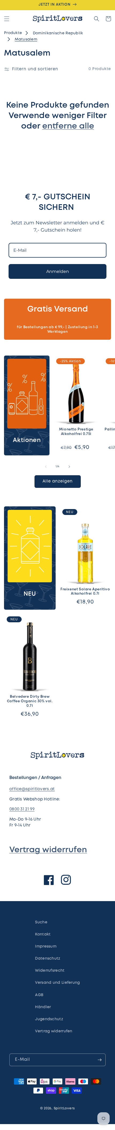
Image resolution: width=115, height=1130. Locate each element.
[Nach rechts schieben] (69, 467)
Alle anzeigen (58, 481)
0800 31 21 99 (21, 809)
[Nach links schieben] (46, 467)
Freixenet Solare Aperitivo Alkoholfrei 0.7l (85, 591)
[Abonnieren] (99, 1060)
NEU (30, 594)
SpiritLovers (64, 1108)
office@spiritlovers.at (32, 789)
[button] (7, 19)
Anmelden (57, 271)
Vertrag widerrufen (48, 850)
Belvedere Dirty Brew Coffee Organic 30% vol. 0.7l (30, 701)
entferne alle (68, 126)
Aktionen (27, 440)
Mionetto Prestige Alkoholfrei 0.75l (76, 432)
